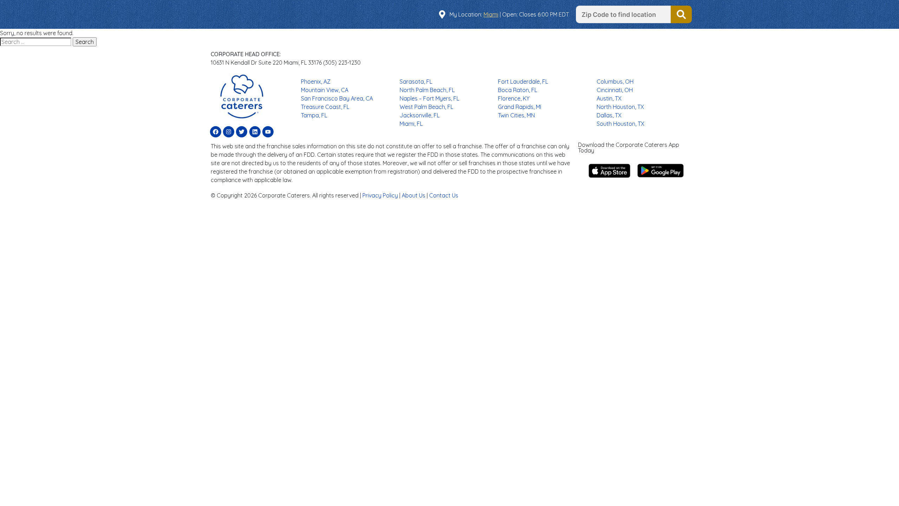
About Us (413, 195)
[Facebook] (215, 131)
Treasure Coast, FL (325, 106)
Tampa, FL (314, 115)
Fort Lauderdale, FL (523, 81)
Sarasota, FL (416, 81)
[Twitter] (241, 131)
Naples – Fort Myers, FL (429, 98)
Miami (491, 14)
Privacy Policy (380, 195)
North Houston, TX (620, 106)
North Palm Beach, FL (427, 89)
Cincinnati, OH (615, 89)
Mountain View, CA (324, 89)
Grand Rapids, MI (519, 106)
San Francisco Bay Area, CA (337, 98)
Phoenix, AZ (315, 81)
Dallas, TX (609, 115)
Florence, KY (514, 98)
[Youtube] (268, 131)
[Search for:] (36, 41)
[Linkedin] (255, 131)
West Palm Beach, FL (426, 106)
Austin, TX (609, 98)
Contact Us (443, 195)
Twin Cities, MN (516, 115)
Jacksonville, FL (420, 115)
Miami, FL (411, 123)
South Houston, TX (620, 123)
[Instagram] (228, 131)
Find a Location (681, 14)
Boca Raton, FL (517, 89)
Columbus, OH (615, 81)
